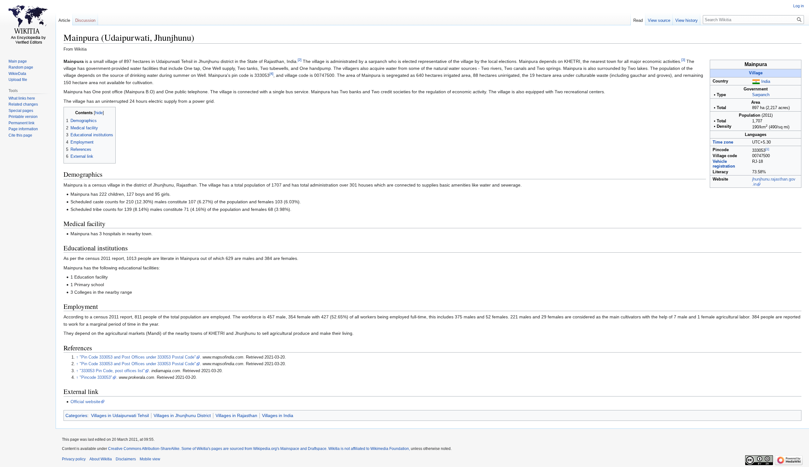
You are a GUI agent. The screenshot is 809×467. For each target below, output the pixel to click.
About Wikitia (100, 459)
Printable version (23, 116)
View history (686, 20)
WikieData (17, 73)
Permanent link (21, 123)
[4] (271, 74)
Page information (23, 129)
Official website (85, 401)
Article (64, 20)
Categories (76, 415)
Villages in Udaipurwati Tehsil (120, 415)
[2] (299, 60)
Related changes (23, 104)
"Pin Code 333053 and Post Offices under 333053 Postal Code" (138, 357)
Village (756, 73)
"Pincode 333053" (96, 377)
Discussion (85, 20)
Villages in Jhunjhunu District (182, 415)
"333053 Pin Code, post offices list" (112, 371)
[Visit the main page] (28, 25)
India (765, 81)
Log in (798, 6)
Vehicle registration (724, 164)
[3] (683, 60)
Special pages (21, 110)
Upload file (18, 79)
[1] (767, 149)
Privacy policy (74, 459)
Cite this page (20, 135)
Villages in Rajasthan (236, 415)
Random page (21, 67)
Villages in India (277, 415)
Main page (18, 61)
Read (638, 20)
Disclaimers (126, 459)
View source (659, 20)
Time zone (723, 142)
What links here (22, 98)
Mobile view (150, 459)
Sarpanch (760, 95)
